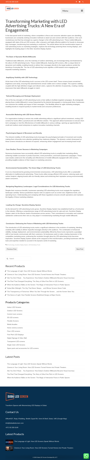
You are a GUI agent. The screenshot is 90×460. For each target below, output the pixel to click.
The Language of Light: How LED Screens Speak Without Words (29, 271)
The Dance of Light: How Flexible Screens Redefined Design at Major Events (33, 295)
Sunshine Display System (21, 244)
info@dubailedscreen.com (14, 423)
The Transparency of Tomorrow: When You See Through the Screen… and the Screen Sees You (40, 291)
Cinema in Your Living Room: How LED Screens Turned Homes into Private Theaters (36, 274)
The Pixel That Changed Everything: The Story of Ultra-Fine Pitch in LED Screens (35, 281)
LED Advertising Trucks (34, 244)
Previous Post (11, 249)
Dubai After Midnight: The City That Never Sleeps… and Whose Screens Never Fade (36, 288)
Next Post (79, 249)
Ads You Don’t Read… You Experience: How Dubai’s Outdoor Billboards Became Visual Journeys (40, 278)
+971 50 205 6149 (11, 427)
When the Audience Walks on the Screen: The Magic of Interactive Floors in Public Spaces (38, 285)
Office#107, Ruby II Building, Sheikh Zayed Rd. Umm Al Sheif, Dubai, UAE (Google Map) (36, 419)
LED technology (10, 244)
